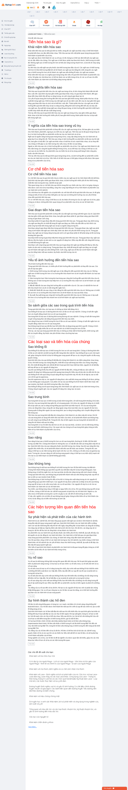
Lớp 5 (65, 12)
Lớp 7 (83, 12)
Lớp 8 (92, 12)
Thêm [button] (96, 3)
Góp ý (86, 3)
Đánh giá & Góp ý (10, 49)
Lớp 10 (110, 12)
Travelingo (7, 70)
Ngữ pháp (7, 45)
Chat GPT (7, 29)
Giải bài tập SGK (32, 3)
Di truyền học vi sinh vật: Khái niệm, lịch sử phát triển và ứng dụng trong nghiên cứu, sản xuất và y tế (64, 702)
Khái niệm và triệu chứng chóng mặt (44, 696)
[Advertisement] (115, 49)
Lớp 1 (29, 12)
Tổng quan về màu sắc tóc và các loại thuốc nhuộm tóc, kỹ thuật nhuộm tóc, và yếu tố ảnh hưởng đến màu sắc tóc (62, 710)
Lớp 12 (32, 16)
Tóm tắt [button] (31, 83)
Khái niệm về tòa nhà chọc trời (42, 656)
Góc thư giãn (61, 3)
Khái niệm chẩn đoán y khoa (41, 722)
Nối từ (6, 74)
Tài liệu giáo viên (9, 33)
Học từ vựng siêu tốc (10, 58)
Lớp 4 (56, 12)
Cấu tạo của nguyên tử (38, 717)
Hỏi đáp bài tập (9, 25)
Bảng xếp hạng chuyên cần (12, 66)
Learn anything (35, 34)
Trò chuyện (47, 3)
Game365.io (75, 3)
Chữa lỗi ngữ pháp (10, 37)
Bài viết (6, 41)
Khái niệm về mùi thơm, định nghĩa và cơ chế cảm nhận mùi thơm (56, 669)
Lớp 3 (47, 12)
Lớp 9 (101, 12)
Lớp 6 (74, 12)
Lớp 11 (119, 12)
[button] (55, 8)
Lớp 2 (38, 12)
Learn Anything (9, 54)
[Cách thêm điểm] (34, 8)
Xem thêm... (32, 727)
